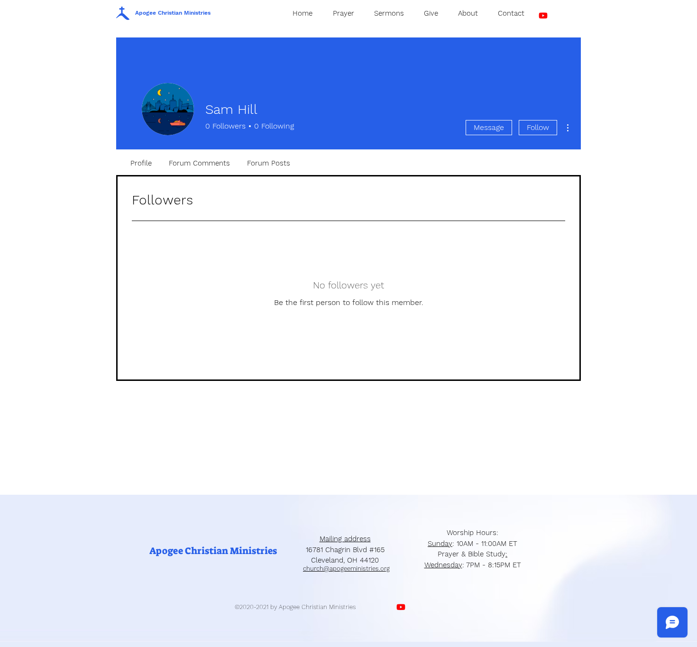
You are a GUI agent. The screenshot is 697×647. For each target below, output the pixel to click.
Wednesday (443, 565)
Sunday (440, 543)
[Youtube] (543, 15)
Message (489, 127)
